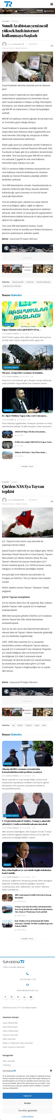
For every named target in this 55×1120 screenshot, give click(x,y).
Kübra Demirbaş (13, 334)
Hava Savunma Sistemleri (14, 1047)
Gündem (14, 482)
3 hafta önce (21, 901)
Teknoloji (14, 21)
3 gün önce (26, 776)
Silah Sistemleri (9, 1039)
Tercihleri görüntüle (27, 1110)
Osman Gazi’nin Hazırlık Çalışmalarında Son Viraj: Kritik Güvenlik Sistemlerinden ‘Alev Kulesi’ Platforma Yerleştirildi (34, 909)
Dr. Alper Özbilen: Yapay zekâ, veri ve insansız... (25, 416)
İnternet (30, 282)
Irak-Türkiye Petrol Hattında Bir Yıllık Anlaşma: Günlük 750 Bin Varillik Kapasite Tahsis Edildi (34, 923)
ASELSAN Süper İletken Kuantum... (30, 432)
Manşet (7, 865)
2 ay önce (22, 420)
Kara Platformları (10, 1027)
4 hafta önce (21, 930)
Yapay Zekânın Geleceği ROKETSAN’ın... (21, 330)
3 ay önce (19, 456)
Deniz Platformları (10, 1031)
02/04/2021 (33, 44)
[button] (51, 1070)
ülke (44, 725)
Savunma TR (18, 44)
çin (13, 725)
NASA (20, 725)
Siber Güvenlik (9, 1061)
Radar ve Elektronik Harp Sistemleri (18, 1043)
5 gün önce (26, 877)
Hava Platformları (10, 1023)
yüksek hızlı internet (12, 286)
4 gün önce (26, 828)
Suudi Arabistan (43, 282)
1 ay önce (25, 334)
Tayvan (29, 725)
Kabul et (28, 1095)
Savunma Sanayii (11, 367)
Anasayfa (5, 21)
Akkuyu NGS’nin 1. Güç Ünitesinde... (31, 453)
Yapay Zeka (8, 324)
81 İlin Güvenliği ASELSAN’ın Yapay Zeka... (34, 442)
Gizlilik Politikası (28, 1116)
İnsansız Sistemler (10, 1035)
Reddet (27, 1103)
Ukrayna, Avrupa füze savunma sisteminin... (23, 373)
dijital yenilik (17, 282)
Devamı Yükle (27, 466)
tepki (37, 725)
